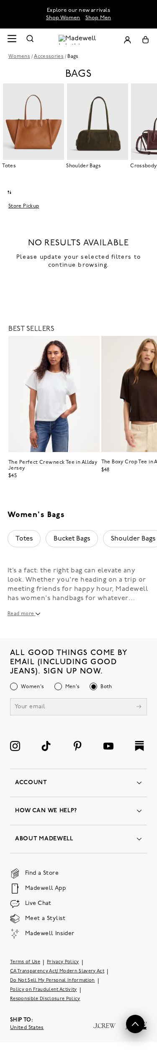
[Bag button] (145, 40)
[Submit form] (139, 707)
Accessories (49, 56)
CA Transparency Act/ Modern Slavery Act (57, 971)
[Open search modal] (30, 40)
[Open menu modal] (12, 40)
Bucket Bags (72, 538)
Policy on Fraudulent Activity (43, 990)
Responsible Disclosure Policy (45, 999)
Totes (24, 538)
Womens (19, 56)
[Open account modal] (127, 40)
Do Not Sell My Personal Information (52, 980)
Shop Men (98, 18)
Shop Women (63, 18)
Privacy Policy (63, 962)
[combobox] (9, 192)
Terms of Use (25, 962)
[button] (135, 1024)
